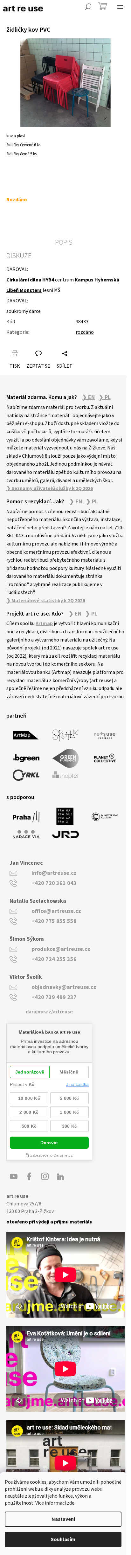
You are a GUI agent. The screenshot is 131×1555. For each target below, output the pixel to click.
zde (70, 1503)
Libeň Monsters (24, 290)
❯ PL (105, 397)
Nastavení (63, 1519)
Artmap (44, 623)
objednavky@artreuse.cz (63, 987)
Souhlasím (63, 1539)
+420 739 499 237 (54, 997)
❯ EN (88, 397)
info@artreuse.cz (54, 873)
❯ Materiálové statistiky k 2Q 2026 (45, 600)
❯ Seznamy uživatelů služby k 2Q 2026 (49, 488)
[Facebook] (29, 1176)
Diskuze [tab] (18, 256)
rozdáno (85, 332)
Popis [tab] (63, 242)
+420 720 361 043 (54, 883)
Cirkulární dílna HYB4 (30, 279)
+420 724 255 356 (54, 959)
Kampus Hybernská (97, 279)
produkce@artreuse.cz (60, 949)
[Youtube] (13, 1176)
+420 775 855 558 (54, 921)
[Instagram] (45, 1176)
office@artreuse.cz (56, 911)
